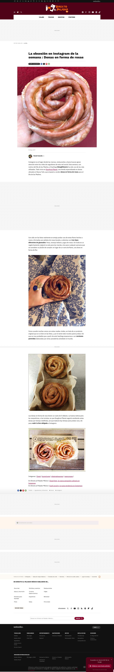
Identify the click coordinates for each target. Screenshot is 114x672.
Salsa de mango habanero (39, 576)
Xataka (16, 635)
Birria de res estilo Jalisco (73, 576)
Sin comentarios (35, 63)
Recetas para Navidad (18, 597)
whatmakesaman (57, 476)
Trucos (51, 17)
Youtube (93, 12)
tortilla (25, 43)
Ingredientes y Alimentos (41, 490)
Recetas (61, 17)
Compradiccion (82, 640)
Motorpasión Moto (70, 638)
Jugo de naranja (86, 576)
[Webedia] (18, 627)
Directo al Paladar (57, 635)
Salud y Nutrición (19, 591)
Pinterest (83, 12)
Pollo (15, 602)
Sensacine (42, 635)
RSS (81, 608)
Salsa (30, 602)
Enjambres (32, 596)
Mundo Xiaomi (18, 647)
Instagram (89, 12)
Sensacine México (44, 657)
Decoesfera (81, 638)
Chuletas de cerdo (52, 576)
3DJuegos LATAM (31, 657)
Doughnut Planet (51, 169)
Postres (71, 17)
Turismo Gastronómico (33, 592)
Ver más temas (19, 608)
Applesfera (17, 640)
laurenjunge (46, 476)
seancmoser (69, 476)
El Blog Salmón (94, 635)
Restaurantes (48, 588)
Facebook (86, 12)
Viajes (41, 17)
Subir (95, 627)
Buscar (21, 12)
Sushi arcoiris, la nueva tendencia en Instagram (65, 486)
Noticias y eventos (34, 588)
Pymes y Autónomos (93, 639)
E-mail (49, 64)
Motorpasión (68, 635)
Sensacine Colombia (42, 660)
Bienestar (46, 596)
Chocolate (47, 602)
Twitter (44, 64)
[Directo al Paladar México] (57, 8)
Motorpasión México (68, 658)
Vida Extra (29, 638)
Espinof (41, 638)
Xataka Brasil (17, 659)
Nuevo (17, 12)
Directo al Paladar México (57, 658)
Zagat (39, 476)
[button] (39, 156)
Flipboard (46, 64)
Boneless (62, 576)
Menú (14, 12)
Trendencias (81, 635)
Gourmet (16, 588)
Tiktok (99, 12)
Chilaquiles (28, 576)
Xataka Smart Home (17, 644)
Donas (52, 490)
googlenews (96, 12)
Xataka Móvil (17, 638)
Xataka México (18, 657)
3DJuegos (29, 635)
